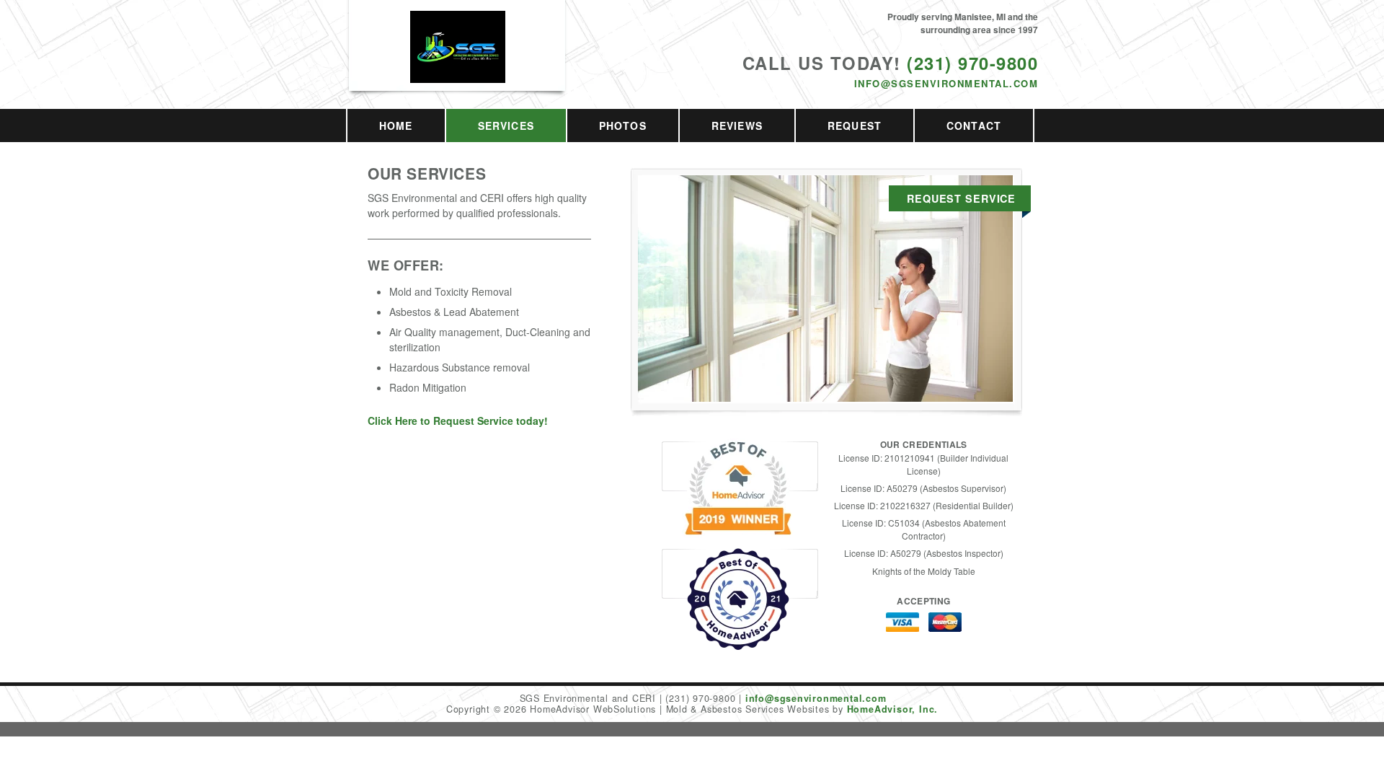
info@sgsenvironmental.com (946, 83)
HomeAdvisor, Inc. (892, 709)
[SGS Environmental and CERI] (457, 62)
